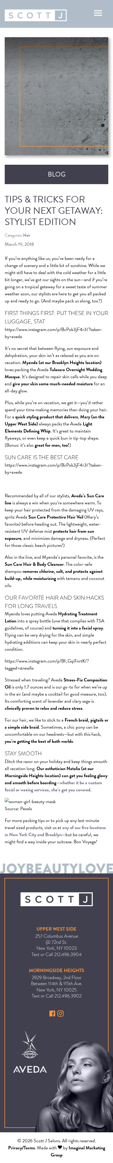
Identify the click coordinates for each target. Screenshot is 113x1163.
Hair (26, 235)
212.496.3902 (67, 996)
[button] (53, 1015)
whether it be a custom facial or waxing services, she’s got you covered (53, 786)
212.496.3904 (68, 954)
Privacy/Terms (21, 1147)
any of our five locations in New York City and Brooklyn (55, 831)
